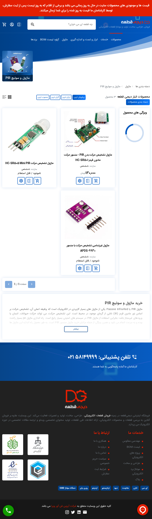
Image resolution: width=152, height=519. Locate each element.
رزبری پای (84, 488)
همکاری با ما (100, 441)
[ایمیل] (85, 512)
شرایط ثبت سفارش (102, 471)
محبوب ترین (43, 97)
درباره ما (102, 447)
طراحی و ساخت (131, 463)
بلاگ (137, 479)
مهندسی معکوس (131, 441)
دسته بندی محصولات (138, 102)
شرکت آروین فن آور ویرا (63, 506)
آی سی (145, 488)
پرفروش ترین (79, 97)
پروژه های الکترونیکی (136, 455)
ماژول (128, 86)
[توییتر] (73, 512)
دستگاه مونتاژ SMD (67, 488)
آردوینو (95, 488)
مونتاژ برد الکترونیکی (137, 471)
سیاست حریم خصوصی (100, 461)
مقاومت (125, 488)
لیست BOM (133, 447)
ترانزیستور (106, 488)
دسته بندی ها (143, 86)
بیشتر (76, 329)
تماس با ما (101, 453)
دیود (116, 488)
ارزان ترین (66, 97)
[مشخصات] (79, 180)
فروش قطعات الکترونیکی (97, 415)
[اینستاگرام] (67, 512)
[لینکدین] (79, 512)
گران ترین (55, 97)
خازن (135, 488)
